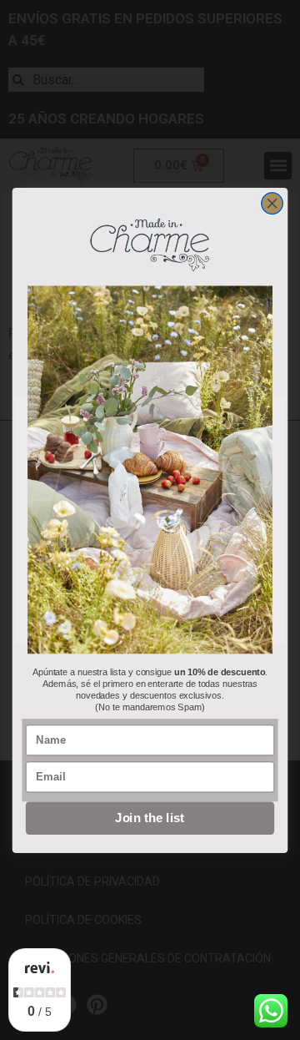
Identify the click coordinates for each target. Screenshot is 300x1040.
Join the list (149, 818)
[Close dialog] (272, 203)
